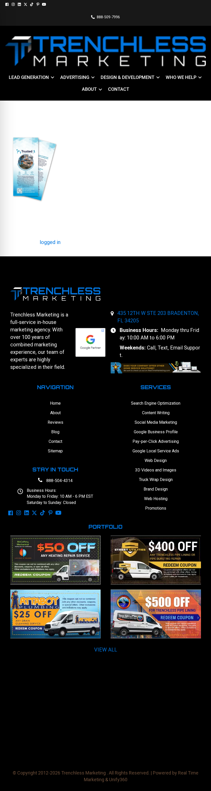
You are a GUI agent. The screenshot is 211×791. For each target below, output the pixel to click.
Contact (55, 441)
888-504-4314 (59, 480)
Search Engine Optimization (155, 403)
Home (55, 403)
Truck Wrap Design (156, 479)
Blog (55, 431)
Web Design (156, 460)
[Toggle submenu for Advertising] (93, 77)
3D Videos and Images (155, 470)
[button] (7, 4)
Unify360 (118, 779)
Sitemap (55, 450)
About (55, 412)
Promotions (155, 508)
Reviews (55, 422)
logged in (50, 242)
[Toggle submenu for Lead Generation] (52, 77)
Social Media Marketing (156, 422)
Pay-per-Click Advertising (156, 441)
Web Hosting (156, 498)
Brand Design (156, 489)
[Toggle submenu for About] (100, 89)
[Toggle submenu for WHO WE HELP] (200, 77)
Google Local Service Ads (156, 450)
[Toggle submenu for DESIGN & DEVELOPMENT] (158, 77)
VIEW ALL (105, 650)
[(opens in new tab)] (156, 367)
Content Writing (156, 412)
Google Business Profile (156, 431)
